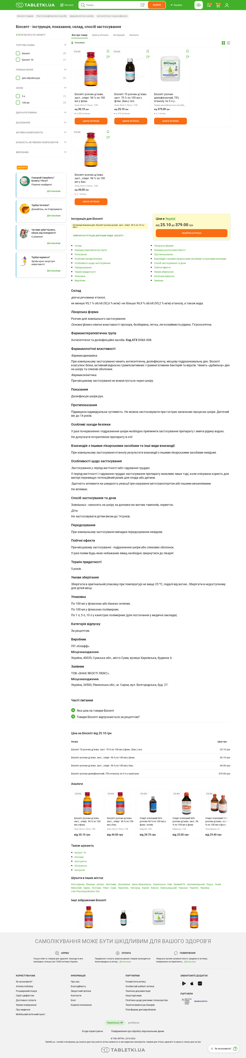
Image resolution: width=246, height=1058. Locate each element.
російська (133, 1022)
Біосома (79, 857)
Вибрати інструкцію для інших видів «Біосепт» (98, 235)
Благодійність (78, 986)
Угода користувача (92, 1031)
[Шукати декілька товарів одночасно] (142, 5)
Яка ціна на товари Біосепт (95, 710)
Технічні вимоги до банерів (140, 1005)
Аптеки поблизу (24, 986)
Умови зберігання (164, 271)
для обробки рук (31, 78)
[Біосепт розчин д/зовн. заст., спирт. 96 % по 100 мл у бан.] (91, 150)
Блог (73, 1000)
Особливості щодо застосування (92, 263)
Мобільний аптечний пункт (30, 1014)
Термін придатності (85, 271)
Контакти (76, 995)
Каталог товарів (25, 16)
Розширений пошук (26, 991)
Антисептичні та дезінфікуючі (112, 16)
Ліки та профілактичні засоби (51, 16)
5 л (23, 96)
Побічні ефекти (162, 267)
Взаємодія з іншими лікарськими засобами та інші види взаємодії (190, 258)
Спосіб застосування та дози (170, 263)
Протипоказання (163, 254)
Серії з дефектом (25, 995)
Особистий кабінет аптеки (140, 986)
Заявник (158, 280)
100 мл (25, 102)
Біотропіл (80, 870)
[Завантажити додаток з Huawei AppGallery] (199, 983)
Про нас (75, 981)
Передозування (83, 267)
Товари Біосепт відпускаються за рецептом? (108, 717)
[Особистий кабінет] (226, 5)
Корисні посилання (81, 1005)
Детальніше (125, 962)
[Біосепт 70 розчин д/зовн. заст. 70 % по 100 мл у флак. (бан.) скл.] (131, 69)
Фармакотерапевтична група (91, 250)
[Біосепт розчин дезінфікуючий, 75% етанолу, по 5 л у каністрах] (170, 69)
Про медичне (23, 1009)
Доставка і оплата (26, 1000)
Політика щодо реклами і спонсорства (147, 1000)
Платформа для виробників (141, 1009)
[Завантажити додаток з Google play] (183, 983)
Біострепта (81, 861)
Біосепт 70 (27, 59)
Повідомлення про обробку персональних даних (137, 1031)
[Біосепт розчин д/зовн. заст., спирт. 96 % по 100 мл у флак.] (91, 69)
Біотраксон (81, 865)
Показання (81, 254)
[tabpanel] (150, 297)
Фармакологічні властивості (169, 250)
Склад (78, 245)
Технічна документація (138, 991)
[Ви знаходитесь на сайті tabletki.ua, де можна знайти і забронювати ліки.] (35, 5)
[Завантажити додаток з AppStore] (191, 983)
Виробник (80, 280)
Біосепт (26, 53)
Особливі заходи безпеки (88, 258)
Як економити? (24, 981)
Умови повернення (26, 1005)
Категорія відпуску (164, 276)
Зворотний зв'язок (81, 991)
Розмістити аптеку (136, 981)
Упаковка (80, 276)
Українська (113, 1022)
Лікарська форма (163, 245)
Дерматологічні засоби (82, 16)
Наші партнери (134, 995)
